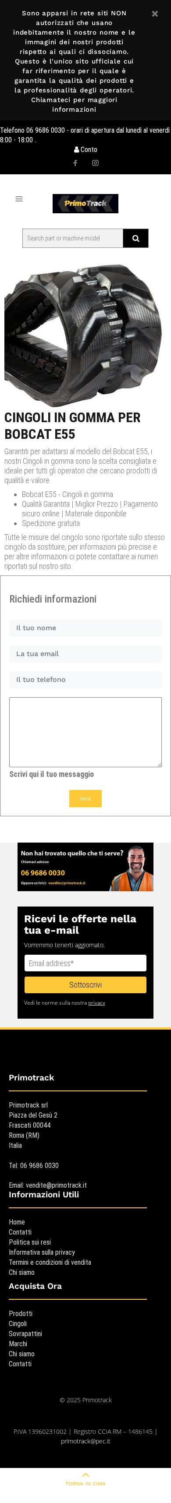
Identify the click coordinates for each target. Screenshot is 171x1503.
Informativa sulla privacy (42, 1252)
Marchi (18, 1344)
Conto (88, 149)
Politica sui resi (30, 1242)
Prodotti (20, 1313)
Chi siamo (22, 1272)
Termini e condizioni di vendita (50, 1262)
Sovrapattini (25, 1334)
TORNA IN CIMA (85, 1484)
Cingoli (18, 1324)
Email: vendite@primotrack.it (48, 1185)
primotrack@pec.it (85, 1441)
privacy (96, 1002)
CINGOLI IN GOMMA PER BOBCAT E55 (72, 425)
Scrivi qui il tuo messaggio (51, 774)
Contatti (20, 1232)
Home (17, 1222)
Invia (85, 799)
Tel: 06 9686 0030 (34, 1165)
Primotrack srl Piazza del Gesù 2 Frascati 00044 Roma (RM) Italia (33, 1125)
